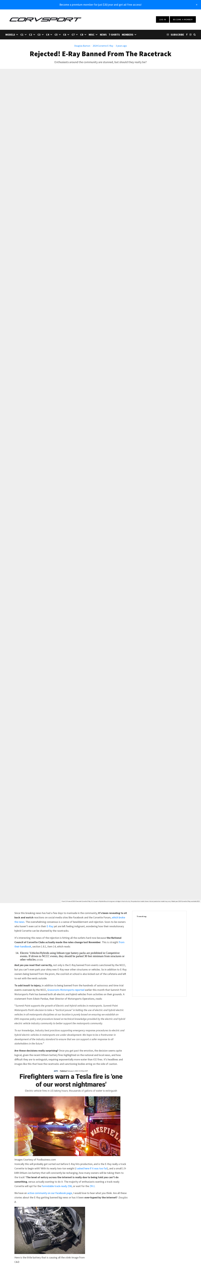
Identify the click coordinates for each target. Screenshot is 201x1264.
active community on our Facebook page (49, 1193)
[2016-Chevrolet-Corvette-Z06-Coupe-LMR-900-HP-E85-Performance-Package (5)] (141, 959)
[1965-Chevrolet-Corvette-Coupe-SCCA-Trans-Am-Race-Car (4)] (141, 987)
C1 (22, 34)
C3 (39, 34)
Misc (91, 34)
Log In (162, 19)
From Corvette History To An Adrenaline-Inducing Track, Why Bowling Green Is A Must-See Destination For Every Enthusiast (164, 928)
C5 (56, 34)
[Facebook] (186, 34)
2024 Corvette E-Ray (103, 45)
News (103, 34)
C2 (30, 34)
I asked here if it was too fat (91, 1168)
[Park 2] (141, 928)
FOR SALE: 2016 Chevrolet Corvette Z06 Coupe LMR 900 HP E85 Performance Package (165, 959)
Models (10, 34)
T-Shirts (114, 34)
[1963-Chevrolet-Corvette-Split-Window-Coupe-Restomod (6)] (141, 973)
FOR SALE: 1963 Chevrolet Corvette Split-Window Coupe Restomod (164, 973)
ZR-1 (92, 1186)
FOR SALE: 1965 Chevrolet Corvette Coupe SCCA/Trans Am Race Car (165, 987)
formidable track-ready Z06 (57, 1186)
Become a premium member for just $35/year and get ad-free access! (100, 4)
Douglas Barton (82, 45)
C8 (81, 34)
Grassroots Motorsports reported (65, 989)
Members (127, 34)
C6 (64, 34)
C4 (47, 34)
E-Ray (50, 926)
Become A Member (183, 19)
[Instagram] (190, 34)
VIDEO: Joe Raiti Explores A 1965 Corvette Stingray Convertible (163, 945)
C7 (73, 34)
